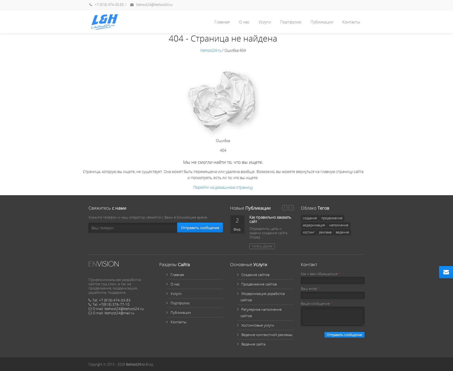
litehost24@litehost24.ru (153, 4)
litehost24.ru (210, 50)
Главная (222, 22)
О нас (244, 22)
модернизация (314, 225)
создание (310, 218)
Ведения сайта (253, 344)
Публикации (321, 22)
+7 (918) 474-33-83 (109, 4)
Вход (149, 364)
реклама (325, 232)
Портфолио (290, 22)
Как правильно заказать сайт (270, 219)
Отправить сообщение (200, 227)
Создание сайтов (255, 274)
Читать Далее (262, 246)
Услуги (265, 22)
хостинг (309, 232)
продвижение (332, 218)
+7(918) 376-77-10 (114, 304)
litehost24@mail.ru (119, 313)
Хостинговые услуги (257, 325)
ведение (342, 232)
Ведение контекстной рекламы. (267, 334)
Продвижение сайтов (259, 284)
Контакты (351, 22)
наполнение (338, 225)
